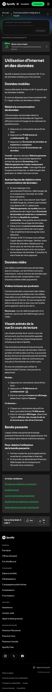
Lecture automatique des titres (19, 495)
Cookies (25, 683)
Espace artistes (9, 573)
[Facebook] (22, 656)
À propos (6, 550)
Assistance (7, 607)
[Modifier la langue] (18, 4)
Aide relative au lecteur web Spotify (22, 507)
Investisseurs (8, 590)
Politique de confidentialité (11, 683)
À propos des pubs (8, 688)
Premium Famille (10, 641)
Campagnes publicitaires (14, 584)
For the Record (9, 561)
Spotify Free (8, 647)
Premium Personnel (11, 630)
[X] (14, 656)
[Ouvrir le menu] (48, 4)
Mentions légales (7, 673)
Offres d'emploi (9, 555)
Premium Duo (8, 635)
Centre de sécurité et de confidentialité (15, 678)
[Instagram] (5, 656)
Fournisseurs (8, 595)
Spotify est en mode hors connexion (22, 501)
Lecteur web (8, 613)
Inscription (25, 4)
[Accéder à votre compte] (46, 46)
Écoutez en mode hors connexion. (21, 484)
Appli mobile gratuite (12, 618)
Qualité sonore (12, 489)
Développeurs (9, 578)
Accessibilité (21, 688)
